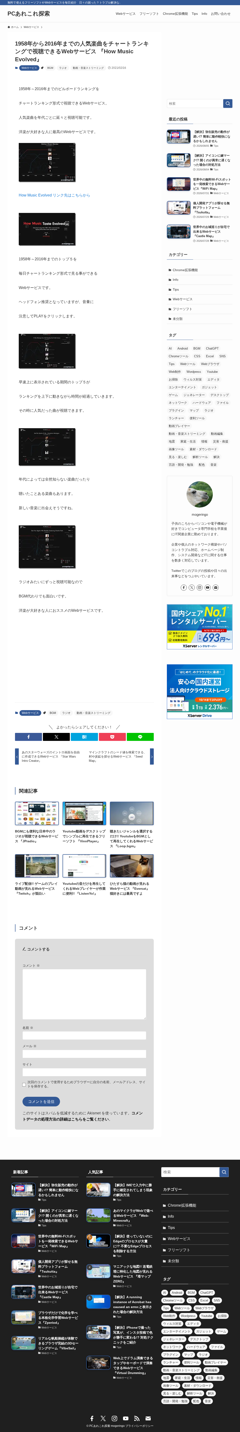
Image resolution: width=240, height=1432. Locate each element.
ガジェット (209, 387)
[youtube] (208, 588)
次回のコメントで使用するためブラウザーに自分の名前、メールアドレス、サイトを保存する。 (86, 1084)
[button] (28, 737)
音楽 (213, 464)
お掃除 (173, 379)
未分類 (178, 319)
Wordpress (194, 371)
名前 (27, 1028)
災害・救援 (220, 441)
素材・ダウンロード (203, 449)
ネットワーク (178, 402)
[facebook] (184, 588)
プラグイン (176, 410)
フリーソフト (182, 309)
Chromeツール (178, 356)
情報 (204, 441)
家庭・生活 (188, 441)
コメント (31, 965)
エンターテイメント (182, 387)
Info (175, 279)
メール (29, 1046)
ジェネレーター (194, 395)
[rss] (137, 1418)
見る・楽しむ (178, 457)
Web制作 (175, 371)
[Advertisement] (84, 662)
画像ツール (176, 449)
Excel (210, 356)
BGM (50, 67)
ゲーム (173, 395)
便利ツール (197, 418)
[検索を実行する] (227, 103)
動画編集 (217, 433)
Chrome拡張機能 (185, 270)
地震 (172, 441)
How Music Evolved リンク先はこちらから (54, 195)
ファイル (223, 402)
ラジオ (63, 67)
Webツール (187, 364)
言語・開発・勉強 (181, 464)
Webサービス (29, 67)
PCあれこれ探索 (29, 13)
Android (182, 348)
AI (170, 348)
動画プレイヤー (179, 426)
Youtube (212, 371)
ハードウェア (202, 402)
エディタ (213, 379)
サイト (27, 1064)
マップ (194, 410)
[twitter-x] (192, 588)
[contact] (216, 588)
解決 (217, 457)
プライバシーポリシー (139, 1426)
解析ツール (200, 457)
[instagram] (200, 588)
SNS (222, 356)
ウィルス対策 (193, 379)
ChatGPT (212, 348)
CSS (197, 356)
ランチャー (176, 418)
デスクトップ (219, 395)
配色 (202, 464)
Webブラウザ (210, 364)
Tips (176, 289)
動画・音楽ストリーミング (88, 67)
